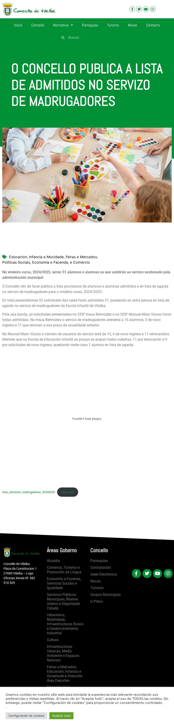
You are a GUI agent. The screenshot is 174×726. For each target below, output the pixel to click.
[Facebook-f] (132, 9)
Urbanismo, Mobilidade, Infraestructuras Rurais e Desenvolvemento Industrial (65, 624)
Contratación (100, 567)
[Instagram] (153, 9)
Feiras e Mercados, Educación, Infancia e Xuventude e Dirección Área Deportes (64, 674)
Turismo (113, 25)
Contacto (153, 25)
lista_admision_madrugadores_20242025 (28, 492)
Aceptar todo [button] (61, 715)
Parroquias (90, 25)
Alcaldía (53, 561)
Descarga (67, 492)
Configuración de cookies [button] (26, 715)
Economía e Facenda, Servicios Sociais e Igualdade (64, 583)
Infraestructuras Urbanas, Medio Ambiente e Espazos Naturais (63, 653)
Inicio (18, 25)
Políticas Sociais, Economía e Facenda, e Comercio (46, 262)
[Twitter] (139, 9)
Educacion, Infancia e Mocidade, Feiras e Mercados (53, 257)
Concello (37, 25)
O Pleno (96, 601)
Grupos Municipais (105, 595)
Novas (132, 25)
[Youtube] (146, 9)
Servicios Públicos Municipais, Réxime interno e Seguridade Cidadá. (63, 601)
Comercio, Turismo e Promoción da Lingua (64, 569)
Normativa (60, 25)
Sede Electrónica (103, 574)
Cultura (52, 640)
